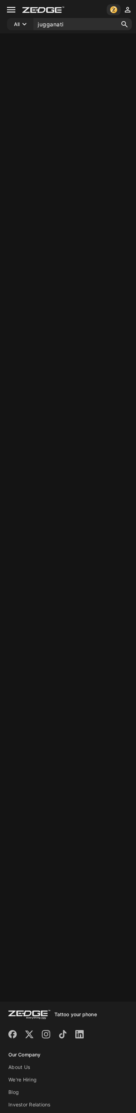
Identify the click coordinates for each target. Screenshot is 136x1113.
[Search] (124, 24)
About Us (19, 1067)
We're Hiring (22, 1079)
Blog (13, 1092)
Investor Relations (29, 1104)
